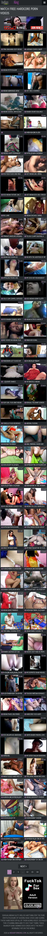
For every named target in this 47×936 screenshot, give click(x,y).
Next (23, 866)
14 (37, 872)
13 (32, 872)
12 (27, 872)
